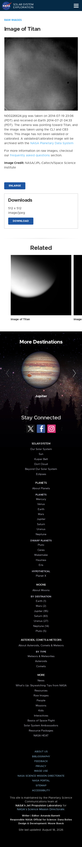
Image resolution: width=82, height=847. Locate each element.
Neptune (41, 534)
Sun (41, 454)
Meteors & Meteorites (41, 656)
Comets (41, 666)
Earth (41, 509)
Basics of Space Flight (41, 720)
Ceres (41, 550)
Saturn (41, 524)
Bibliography (41, 756)
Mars (41, 514)
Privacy (41, 766)
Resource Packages (41, 730)
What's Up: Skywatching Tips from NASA (41, 685)
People (41, 700)
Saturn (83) (41, 616)
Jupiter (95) (41, 611)
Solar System (41, 443)
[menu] (76, 6)
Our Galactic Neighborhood (21, 14)
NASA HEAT (41, 735)
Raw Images (13, 20)
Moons (41, 585)
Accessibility (41, 790)
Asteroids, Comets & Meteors (41, 640)
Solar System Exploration (21, 5)
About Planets (41, 488)
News (41, 680)
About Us (41, 751)
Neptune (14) (41, 626)
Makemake (41, 555)
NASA (5, 5)
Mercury (41, 499)
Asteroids (41, 661)
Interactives (41, 715)
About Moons (41, 590)
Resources (41, 690)
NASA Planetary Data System (51, 143)
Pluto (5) (41, 631)
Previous (8, 373)
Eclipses (41, 474)
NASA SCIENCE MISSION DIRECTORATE (41, 776)
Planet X (41, 576)
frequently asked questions (30, 155)
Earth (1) (41, 601)
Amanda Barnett (50, 816)
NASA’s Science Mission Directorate (40, 809)
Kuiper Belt (41, 459)
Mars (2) (41, 606)
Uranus (41, 529)
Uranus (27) (41, 621)
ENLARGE (15, 186)
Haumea (41, 560)
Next (73, 373)
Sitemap (41, 785)
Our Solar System (41, 449)
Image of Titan (20, 319)
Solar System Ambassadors (41, 725)
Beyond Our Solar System (41, 469)
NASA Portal (41, 780)
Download (21, 221)
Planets (41, 483)
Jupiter (41, 396)
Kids (41, 710)
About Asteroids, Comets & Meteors (41, 645)
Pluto (41, 545)
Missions (41, 705)
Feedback (41, 761)
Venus (41, 504)
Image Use (41, 771)
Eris (41, 565)
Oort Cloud (41, 464)
